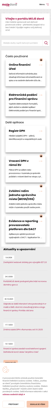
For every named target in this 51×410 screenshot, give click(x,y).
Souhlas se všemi (37, 404)
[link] (25, 72)
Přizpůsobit (13, 404)
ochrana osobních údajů (13, 394)
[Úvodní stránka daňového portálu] (9, 4)
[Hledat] (46, 43)
